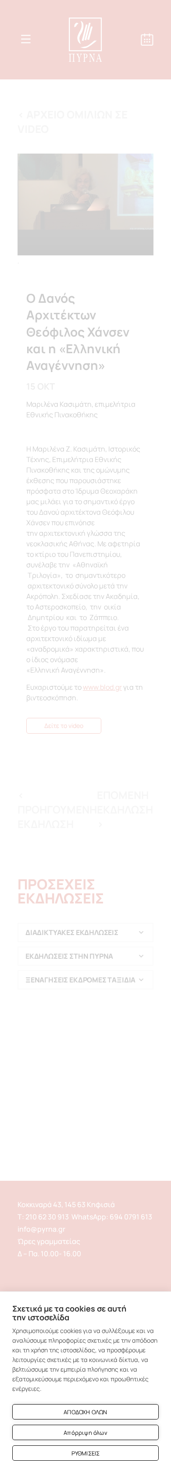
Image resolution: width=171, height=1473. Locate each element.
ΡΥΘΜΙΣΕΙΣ (85, 1453)
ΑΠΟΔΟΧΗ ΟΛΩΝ (85, 1412)
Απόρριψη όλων (85, 1433)
